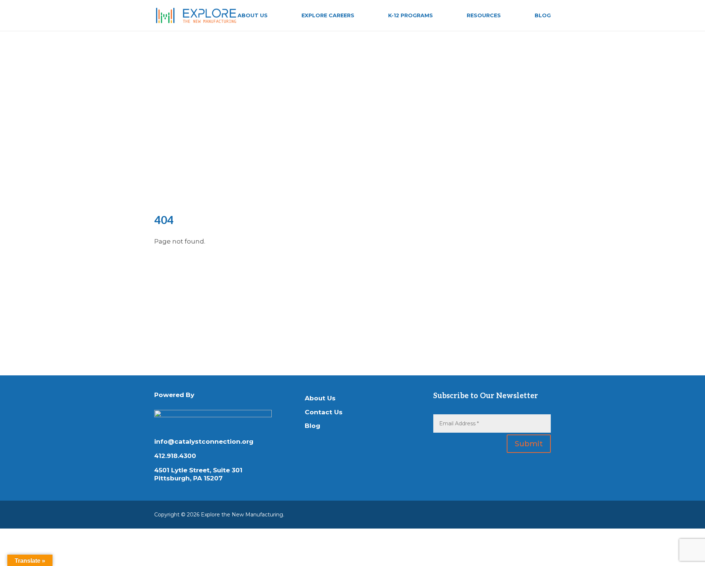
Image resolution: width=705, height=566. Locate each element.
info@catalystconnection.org (203, 441)
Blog (312, 425)
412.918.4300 (175, 455)
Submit (529, 443)
